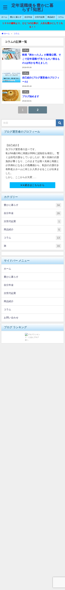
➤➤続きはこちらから (32, 185)
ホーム (4, 17)
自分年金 (28, 17)
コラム (32, 237)
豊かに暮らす (15, 17)
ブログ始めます (30, 96)
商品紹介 (51, 17)
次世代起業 (40, 17)
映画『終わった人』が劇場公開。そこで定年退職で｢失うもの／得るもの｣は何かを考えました (41, 58)
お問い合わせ (11, 317)
